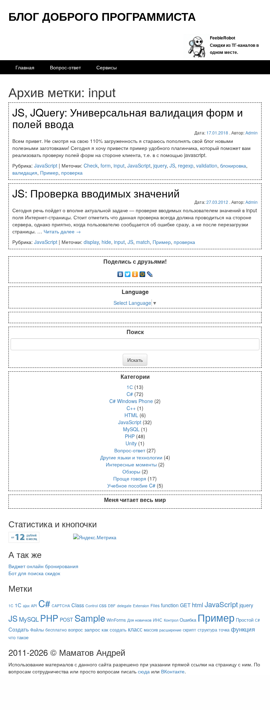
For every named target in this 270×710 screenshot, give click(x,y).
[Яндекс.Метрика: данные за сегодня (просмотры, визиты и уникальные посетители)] (94, 537)
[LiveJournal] (150, 272)
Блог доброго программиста (102, 16)
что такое (18, 637)
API (34, 605)
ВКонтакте (173, 671)
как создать (114, 629)
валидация (24, 172)
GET (185, 605)
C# (130, 393)
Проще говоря (129, 478)
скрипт (189, 630)
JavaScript (45, 165)
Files (155, 605)
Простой (244, 619)
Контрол (171, 620)
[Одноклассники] (135, 272)
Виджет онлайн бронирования (43, 566)
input (119, 165)
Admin (251, 133)
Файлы (37, 630)
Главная (24, 67)
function (170, 605)
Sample (90, 617)
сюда (144, 671)
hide (106, 241)
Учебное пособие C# (131, 485)
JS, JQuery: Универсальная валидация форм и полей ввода (127, 118)
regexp (185, 165)
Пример (49, 172)
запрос (92, 629)
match (143, 241)
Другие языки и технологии (131, 457)
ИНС (157, 620)
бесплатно (56, 630)
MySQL (131, 429)
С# (257, 620)
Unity (131, 443)
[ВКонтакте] (120, 272)
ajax (26, 605)
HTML (131, 415)
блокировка (233, 165)
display (91, 241)
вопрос (75, 629)
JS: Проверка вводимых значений (96, 193)
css (103, 605)
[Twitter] (127, 272)
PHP (130, 436)
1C (10, 605)
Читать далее (62, 231)
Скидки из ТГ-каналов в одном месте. (234, 44)
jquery (160, 165)
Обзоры (131, 471)
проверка (72, 172)
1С (130, 386)
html (197, 604)
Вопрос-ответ (65, 67)
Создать (18, 629)
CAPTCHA (61, 605)
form (106, 165)
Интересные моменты (131, 464)
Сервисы (106, 67)
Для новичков (139, 620)
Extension (141, 605)
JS (172, 165)
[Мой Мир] (142, 272)
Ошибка (188, 619)
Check (91, 165)
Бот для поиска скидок (34, 573)
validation (206, 165)
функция (243, 628)
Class (77, 605)
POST (66, 619)
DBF (112, 605)
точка (224, 630)
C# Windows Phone (131, 400)
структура (207, 630)
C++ (131, 407)
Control (91, 605)
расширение (170, 630)
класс (135, 629)
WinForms (116, 620)
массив (151, 630)
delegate (124, 605)
